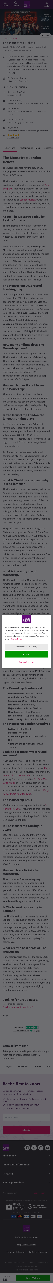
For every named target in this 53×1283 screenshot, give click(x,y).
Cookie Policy (16, 639)
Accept (26, 654)
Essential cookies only (26, 647)
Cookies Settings (26, 662)
